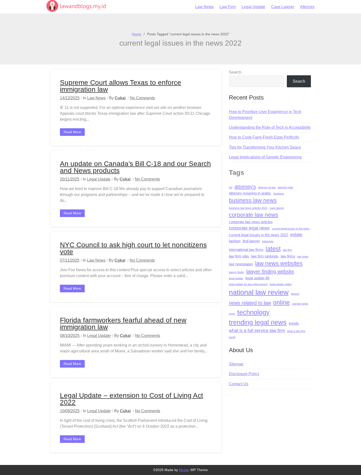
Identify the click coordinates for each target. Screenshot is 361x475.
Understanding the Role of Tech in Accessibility (270, 127)
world (232, 337)
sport (232, 313)
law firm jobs (239, 256)
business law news (253, 200)
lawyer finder (236, 272)
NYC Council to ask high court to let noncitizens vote (133, 248)
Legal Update (253, 7)
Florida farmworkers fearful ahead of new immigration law (123, 323)
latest (273, 248)
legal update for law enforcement (248, 284)
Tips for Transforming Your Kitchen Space (265, 147)
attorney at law (267, 187)
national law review (259, 292)
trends (294, 323)
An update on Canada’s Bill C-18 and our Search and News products (135, 167)
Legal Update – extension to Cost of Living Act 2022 (131, 399)
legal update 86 (257, 278)
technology (253, 312)
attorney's (245, 186)
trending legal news (258, 322)
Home (136, 34)
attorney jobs (285, 187)
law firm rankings (264, 256)
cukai (120, 98)
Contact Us (238, 384)
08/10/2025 (70, 336)
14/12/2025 (70, 98)
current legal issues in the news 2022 (258, 235)
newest (295, 293)
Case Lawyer (282, 7)
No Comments (142, 98)
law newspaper (241, 264)
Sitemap (236, 364)
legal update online (281, 284)
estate (296, 234)
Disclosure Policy (244, 374)
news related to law (250, 303)
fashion (234, 241)
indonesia (267, 241)
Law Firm (228, 7)
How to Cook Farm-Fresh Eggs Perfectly (264, 137)
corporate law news (253, 215)
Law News (204, 7)
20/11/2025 (69, 179)
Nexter (184, 470)
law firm (287, 249)
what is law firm (296, 331)
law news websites (279, 263)
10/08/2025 (70, 411)
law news (302, 256)
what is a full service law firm (257, 330)
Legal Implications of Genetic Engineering (265, 157)
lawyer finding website (270, 271)
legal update (236, 278)
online (281, 302)
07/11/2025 (69, 260)
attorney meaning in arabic (250, 193)
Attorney (307, 7)
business (278, 193)
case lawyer (277, 207)
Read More (72, 132)
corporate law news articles (251, 222)
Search (235, 72)
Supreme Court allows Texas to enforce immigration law (120, 86)
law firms (288, 256)
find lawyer (251, 241)
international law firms (246, 250)
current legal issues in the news (290, 228)
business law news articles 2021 (248, 207)
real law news (300, 303)
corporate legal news (249, 228)
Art (230, 187)
